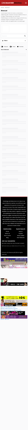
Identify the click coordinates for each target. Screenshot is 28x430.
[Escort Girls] (4, 307)
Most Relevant (21, 237)
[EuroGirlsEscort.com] (5, 313)
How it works (7, 235)
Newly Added (20, 235)
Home (2, 7)
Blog (7, 237)
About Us (7, 233)
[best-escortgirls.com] (4, 280)
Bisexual (7, 7)
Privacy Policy (22, 245)
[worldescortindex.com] (7, 310)
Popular (21, 233)
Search (21, 231)
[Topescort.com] (17, 310)
